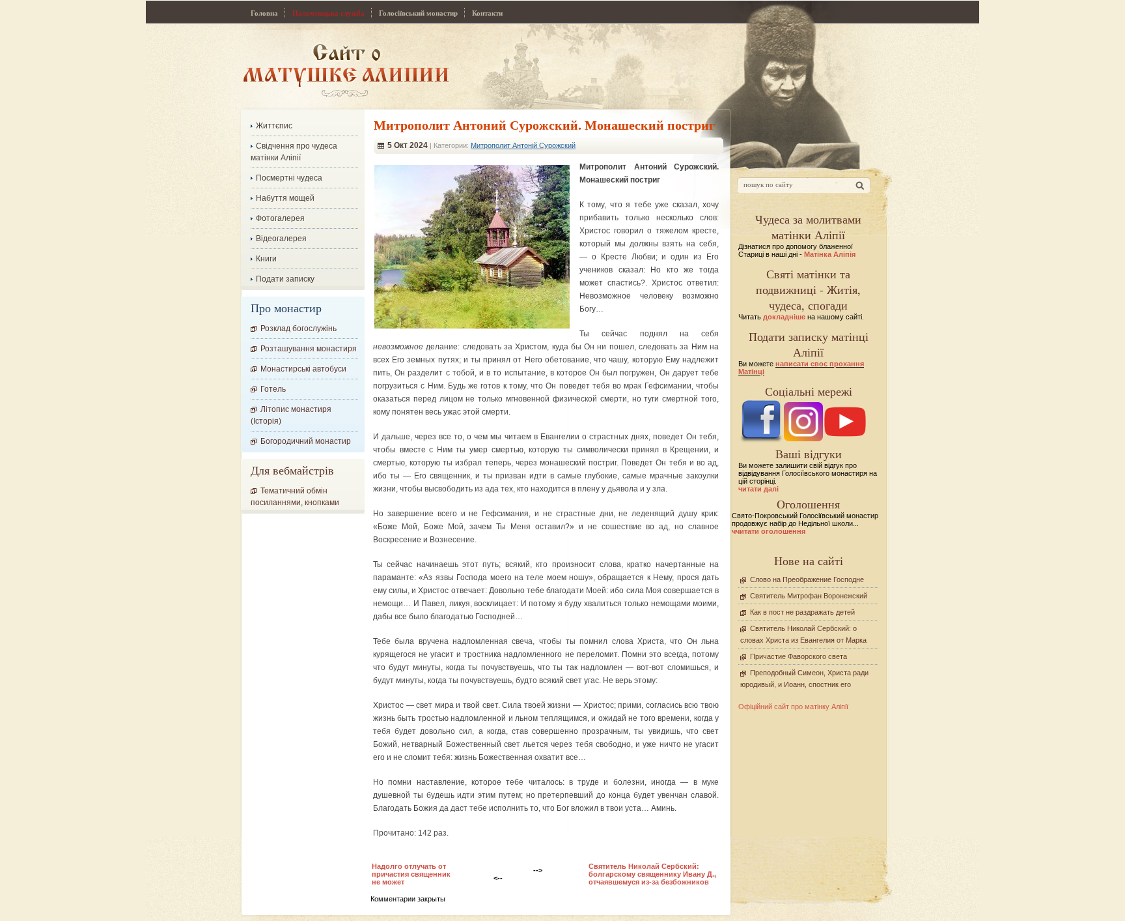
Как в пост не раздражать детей (802, 612)
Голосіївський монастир (418, 13)
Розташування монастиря (308, 348)
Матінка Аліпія (829, 254)
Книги (266, 258)
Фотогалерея (280, 218)
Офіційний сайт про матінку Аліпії (793, 706)
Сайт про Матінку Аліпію (346, 70)
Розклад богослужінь (298, 328)
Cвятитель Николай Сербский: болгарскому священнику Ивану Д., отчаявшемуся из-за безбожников (652, 874)
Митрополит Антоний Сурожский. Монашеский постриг (544, 124)
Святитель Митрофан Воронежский (808, 596)
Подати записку (285, 279)
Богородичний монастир (305, 441)
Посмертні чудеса (289, 178)
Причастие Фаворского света (798, 656)
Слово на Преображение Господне (807, 579)
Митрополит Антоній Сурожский (523, 145)
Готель (273, 389)
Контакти (487, 13)
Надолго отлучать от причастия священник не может (411, 874)
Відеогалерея (281, 238)
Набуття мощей (285, 198)
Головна (264, 13)
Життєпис (274, 125)
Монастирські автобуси (303, 368)
